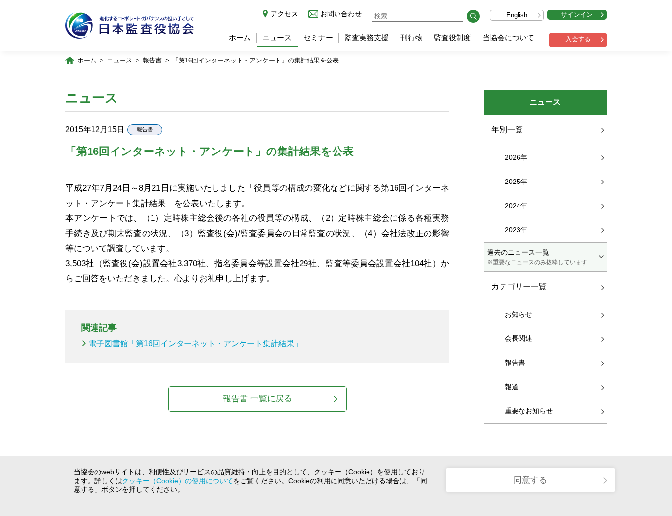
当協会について (508, 37)
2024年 (516, 206)
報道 (512, 387)
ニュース (277, 37)
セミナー (318, 37)
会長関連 (518, 338)
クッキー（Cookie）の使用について (177, 481)
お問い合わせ (341, 14)
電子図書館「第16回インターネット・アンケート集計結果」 (195, 343)
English (516, 15)
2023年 (516, 230)
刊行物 (411, 37)
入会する (578, 39)
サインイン (577, 14)
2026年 (516, 157)
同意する (530, 480)
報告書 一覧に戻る (257, 398)
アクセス (284, 14)
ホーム (240, 37)
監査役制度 (452, 37)
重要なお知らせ (529, 411)
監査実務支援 (366, 37)
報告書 (152, 60)
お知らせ (518, 314)
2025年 (516, 181)
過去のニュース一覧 (537, 256)
